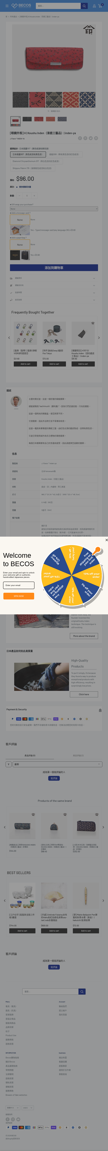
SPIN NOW (19, 596)
